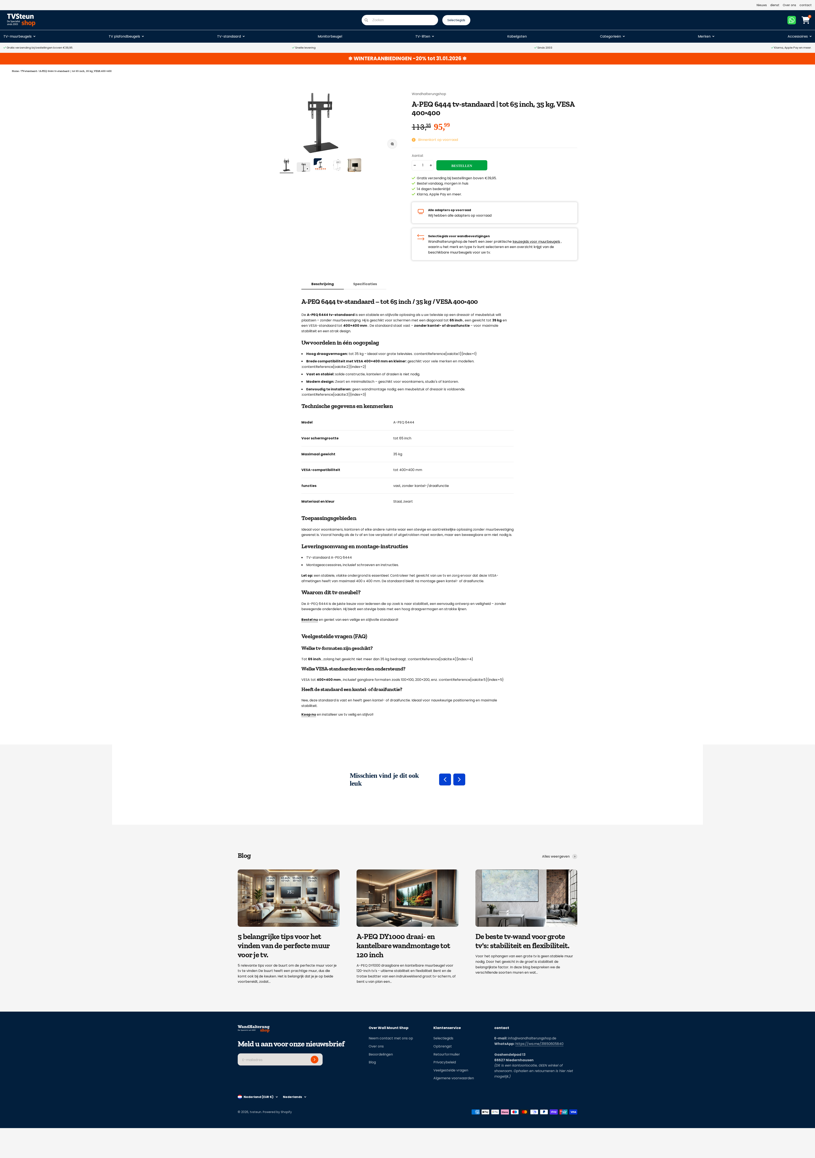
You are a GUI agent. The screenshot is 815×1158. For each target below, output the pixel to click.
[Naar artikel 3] (320, 165)
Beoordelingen (381, 1054)
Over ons (789, 5)
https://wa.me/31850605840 (539, 1043)
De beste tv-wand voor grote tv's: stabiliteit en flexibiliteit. (522, 941)
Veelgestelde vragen (450, 1070)
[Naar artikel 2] (303, 167)
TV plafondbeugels (124, 36)
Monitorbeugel (330, 36)
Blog (372, 1062)
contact (806, 5)
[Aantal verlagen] (414, 165)
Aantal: (417, 155)
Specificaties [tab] (365, 284)
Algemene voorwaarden (453, 1078)
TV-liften (422, 36)
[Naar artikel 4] (337, 165)
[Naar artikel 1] (286, 165)
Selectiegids (443, 1038)
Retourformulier (446, 1054)
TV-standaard (229, 36)
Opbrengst (442, 1046)
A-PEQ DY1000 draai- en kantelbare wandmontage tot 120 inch (403, 945)
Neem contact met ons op (391, 1038)
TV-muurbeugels (17, 36)
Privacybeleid (444, 1062)
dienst (774, 5)
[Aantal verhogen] (431, 165)
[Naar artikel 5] (354, 165)
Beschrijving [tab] (322, 284)
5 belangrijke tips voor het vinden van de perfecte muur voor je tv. (284, 945)
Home (15, 71)
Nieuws (762, 5)
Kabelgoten (517, 36)
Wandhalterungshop (429, 93)
